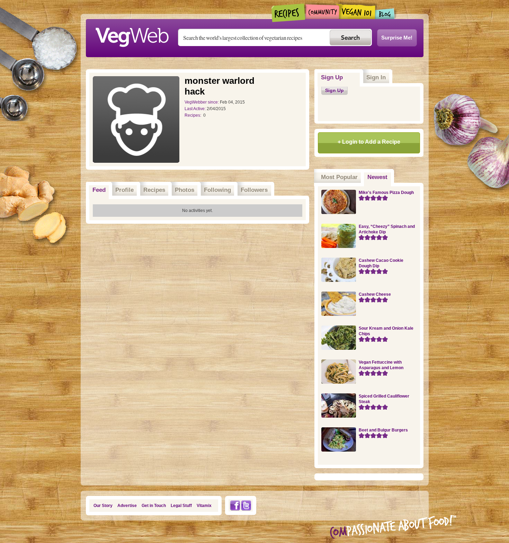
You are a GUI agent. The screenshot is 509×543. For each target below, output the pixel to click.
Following (217, 190)
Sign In (376, 77)
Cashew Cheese (375, 294)
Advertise (127, 505)
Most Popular (339, 177)
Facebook (235, 505)
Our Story (103, 505)
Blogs (385, 13)
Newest (379, 177)
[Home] (132, 35)
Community (322, 11)
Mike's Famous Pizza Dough (386, 192)
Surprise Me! (396, 38)
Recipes (288, 12)
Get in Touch (154, 505)
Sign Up (332, 77)
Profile (124, 190)
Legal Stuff (181, 505)
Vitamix (204, 505)
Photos (184, 190)
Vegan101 (357, 11)
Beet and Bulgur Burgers (383, 430)
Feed (99, 190)
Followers (254, 190)
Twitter (246, 505)
